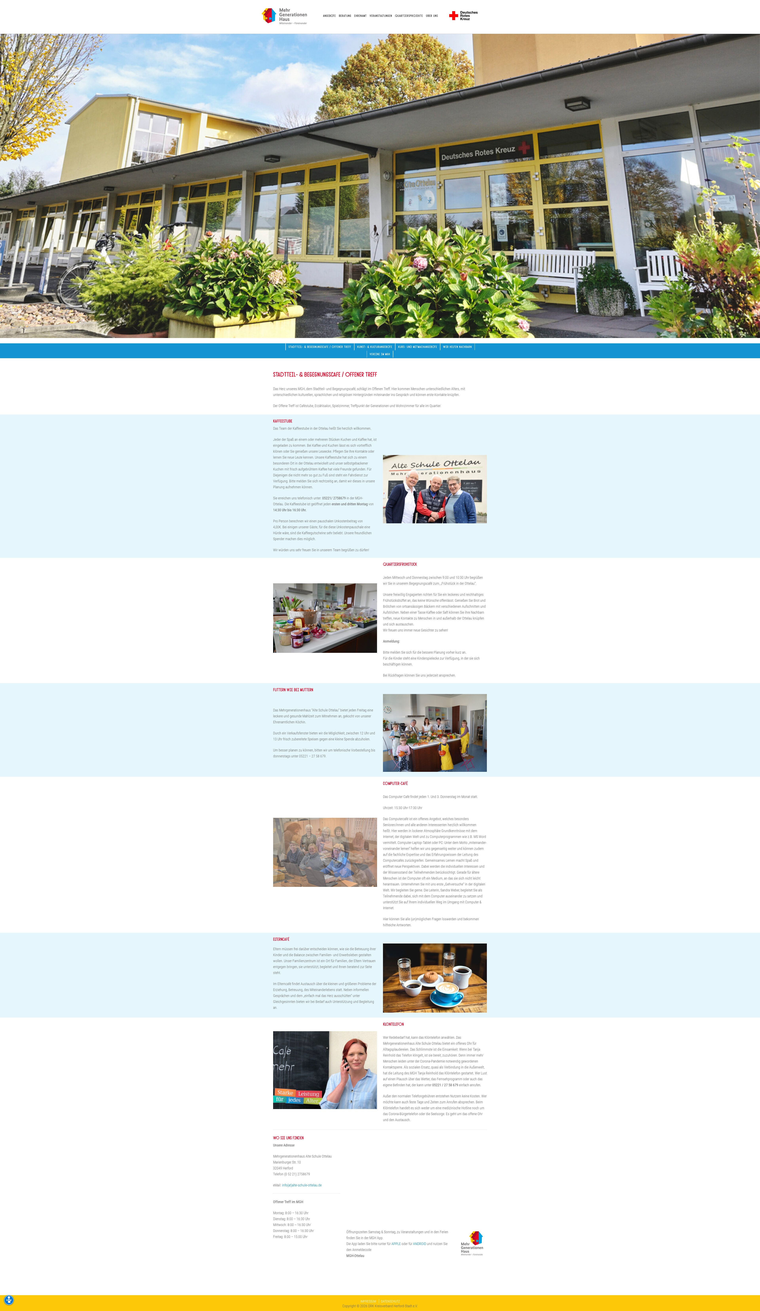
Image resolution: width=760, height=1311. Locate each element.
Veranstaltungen (381, 15)
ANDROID (419, 1243)
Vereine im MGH (380, 354)
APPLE (396, 1243)
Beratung (345, 15)
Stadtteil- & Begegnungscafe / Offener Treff (320, 346)
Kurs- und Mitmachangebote (417, 346)
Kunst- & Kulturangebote (374, 346)
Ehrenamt (360, 15)
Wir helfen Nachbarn (457, 346)
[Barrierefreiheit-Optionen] (9, 1300)
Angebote (329, 15)
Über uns (432, 15)
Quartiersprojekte (409, 15)
